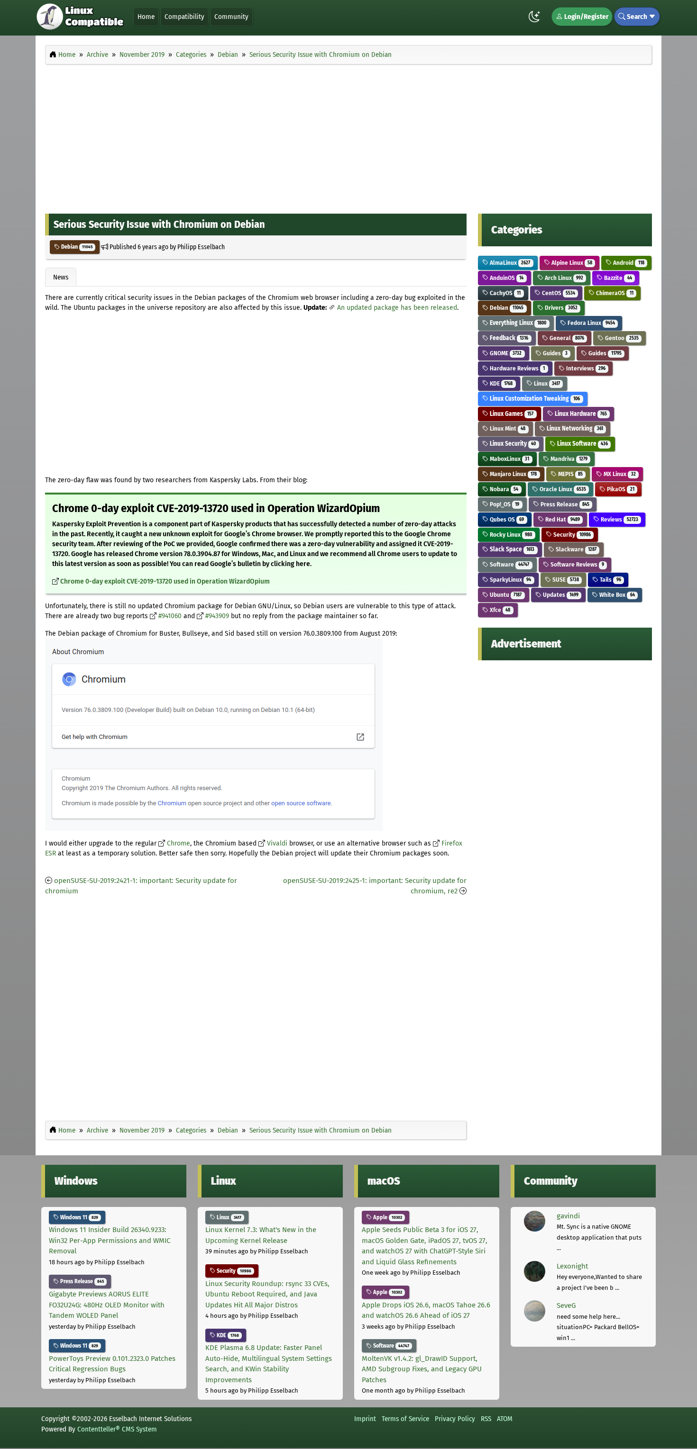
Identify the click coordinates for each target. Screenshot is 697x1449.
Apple (387, 1217)
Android (628, 262)
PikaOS (619, 489)
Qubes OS (506, 519)
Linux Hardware (580, 413)
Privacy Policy (455, 1418)
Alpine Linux (571, 262)
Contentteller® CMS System (117, 1429)
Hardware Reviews (516, 368)
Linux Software (582, 443)
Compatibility (184, 16)
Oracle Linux (562, 489)
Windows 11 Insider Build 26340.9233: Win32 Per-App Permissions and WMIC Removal (109, 1240)
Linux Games (510, 413)
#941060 (170, 616)
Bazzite (617, 277)
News (60, 277)
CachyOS (504, 293)
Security (571, 534)
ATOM (505, 1418)
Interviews (585, 368)
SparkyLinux (509, 579)
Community (231, 16)
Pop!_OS (503, 504)
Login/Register (585, 16)
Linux (546, 383)
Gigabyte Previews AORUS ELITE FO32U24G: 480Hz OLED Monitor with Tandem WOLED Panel (107, 1305)
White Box (616, 594)
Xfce (499, 609)
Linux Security (512, 443)
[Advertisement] (348, 136)
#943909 (217, 616)
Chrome (178, 843)
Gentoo (621, 338)
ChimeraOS (614, 293)
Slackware (575, 549)
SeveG (566, 1305)
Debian (76, 246)
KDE (500, 383)
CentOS (558, 293)
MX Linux (618, 473)
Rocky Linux (510, 534)
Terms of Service (405, 1418)
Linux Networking (574, 428)
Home (146, 16)
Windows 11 (78, 1217)
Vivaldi (277, 843)
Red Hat (562, 519)
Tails (609, 579)
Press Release (564, 504)
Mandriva (568, 458)
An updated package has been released (397, 308)
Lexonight (572, 1266)
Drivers (560, 307)
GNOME (505, 353)
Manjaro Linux (512, 473)
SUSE (565, 579)
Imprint (365, 1418)
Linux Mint (506, 428)
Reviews (618, 519)
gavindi (568, 1216)
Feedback (508, 338)
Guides (554, 353)
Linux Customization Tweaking (534, 398)
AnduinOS (505, 277)
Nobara (503, 489)
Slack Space (511, 549)
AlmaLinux (509, 262)
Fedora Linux (590, 322)
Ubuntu (505, 594)
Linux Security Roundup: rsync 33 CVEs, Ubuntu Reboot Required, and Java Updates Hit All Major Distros (267, 1294)
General (566, 338)
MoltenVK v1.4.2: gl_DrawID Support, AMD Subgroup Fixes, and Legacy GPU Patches (422, 1369)
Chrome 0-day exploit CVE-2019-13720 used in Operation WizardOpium (165, 581)
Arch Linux (563, 277)
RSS (486, 1418)
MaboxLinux (508, 458)
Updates (559, 594)
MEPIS (570, 473)
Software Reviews (576, 564)
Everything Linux (517, 322)
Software (508, 564)
